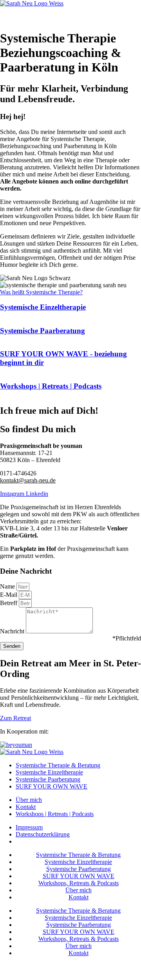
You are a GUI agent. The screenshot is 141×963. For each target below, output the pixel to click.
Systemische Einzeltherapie (78, 861)
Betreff (9, 603)
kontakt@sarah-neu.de (28, 480)
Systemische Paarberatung (78, 869)
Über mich (78, 890)
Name (8, 586)
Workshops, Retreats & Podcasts (78, 883)
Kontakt (79, 897)
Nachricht (13, 631)
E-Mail (9, 594)
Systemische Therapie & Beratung (78, 854)
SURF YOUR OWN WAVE (78, 876)
